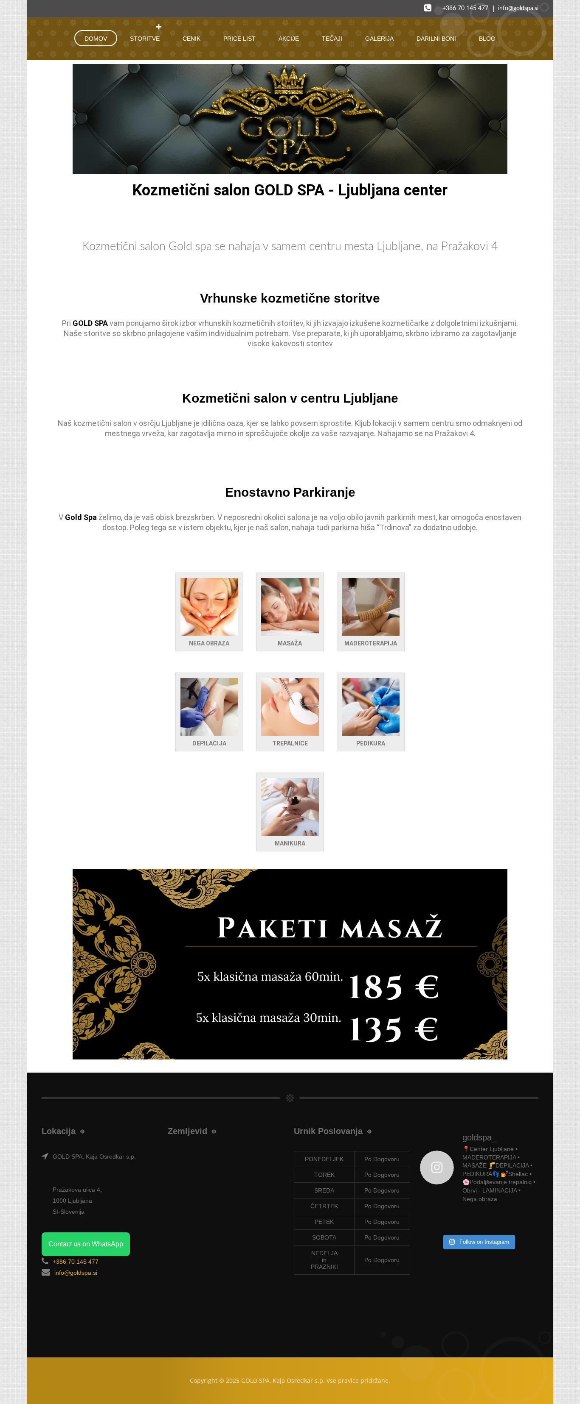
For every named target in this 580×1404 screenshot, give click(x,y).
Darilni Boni (436, 38)
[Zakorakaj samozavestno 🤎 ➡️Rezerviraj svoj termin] (523, 1220)
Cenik (191, 38)
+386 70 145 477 (465, 8)
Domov (95, 38)
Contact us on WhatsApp (85, 1244)
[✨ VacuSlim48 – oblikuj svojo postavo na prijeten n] (463, 1220)
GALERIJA (379, 38)
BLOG (487, 38)
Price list (239, 38)
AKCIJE (289, 38)
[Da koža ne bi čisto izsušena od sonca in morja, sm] (433, 1220)
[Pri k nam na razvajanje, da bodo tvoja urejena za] (493, 1220)
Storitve (145, 38)
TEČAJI (332, 38)
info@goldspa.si (518, 8)
